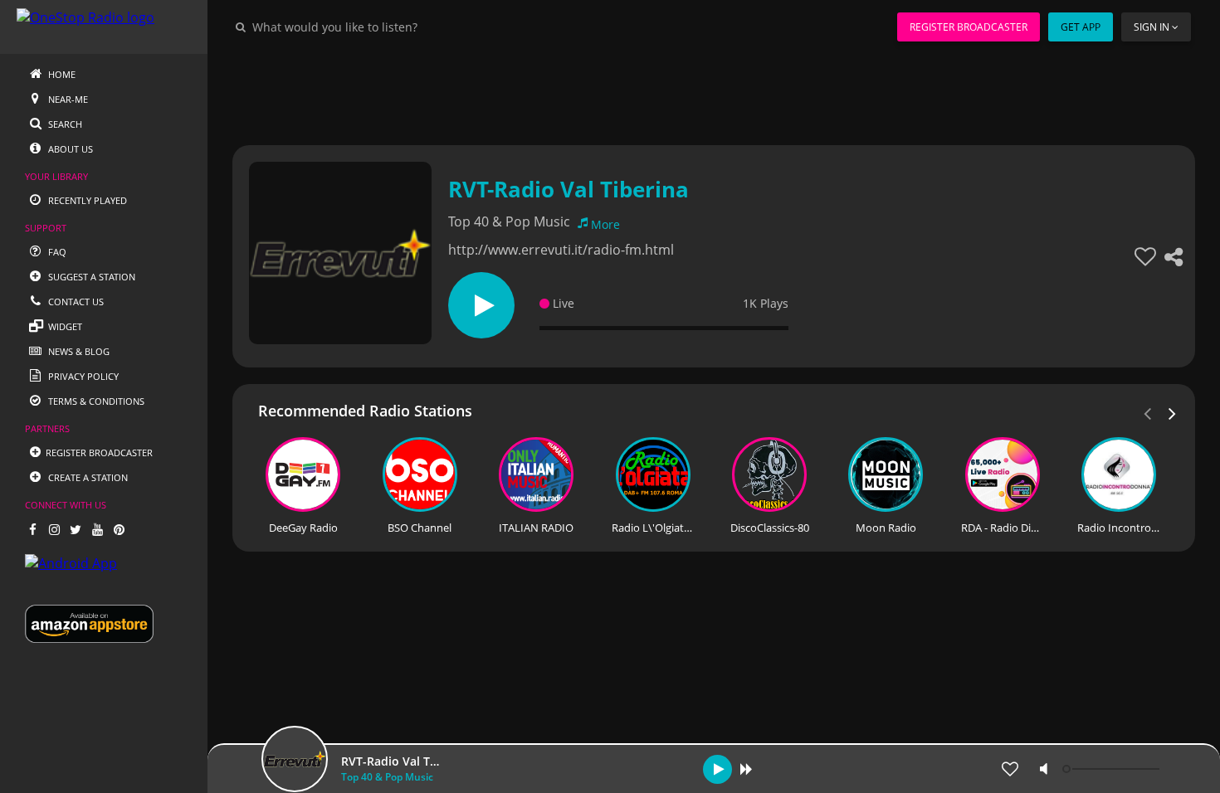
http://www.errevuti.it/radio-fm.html (561, 250)
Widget (64, 326)
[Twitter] (75, 529)
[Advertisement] (713, 91)
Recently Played (86, 200)
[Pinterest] (119, 529)
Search (64, 124)
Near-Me (67, 99)
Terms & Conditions (95, 401)
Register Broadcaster (968, 27)
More (605, 224)
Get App (1080, 27)
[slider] (1113, 769)
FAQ (56, 252)
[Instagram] (54, 529)
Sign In (1151, 27)
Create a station (87, 477)
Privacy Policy (82, 376)
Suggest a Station (90, 276)
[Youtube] (97, 529)
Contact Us (75, 301)
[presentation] (1172, 412)
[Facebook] (32, 529)
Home (61, 74)
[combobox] (385, 26)
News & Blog (78, 351)
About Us (69, 149)
